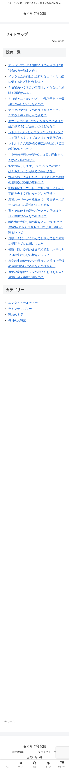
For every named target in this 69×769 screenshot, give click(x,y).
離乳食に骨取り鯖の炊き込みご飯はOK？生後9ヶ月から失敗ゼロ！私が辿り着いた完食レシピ (35, 227)
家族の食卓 (15, 314)
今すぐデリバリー (20, 308)
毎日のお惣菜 (17, 320)
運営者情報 (18, 751)
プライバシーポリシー (51, 751)
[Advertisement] (34, 487)
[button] (62, 563)
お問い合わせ (34, 757)
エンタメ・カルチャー (23, 302)
